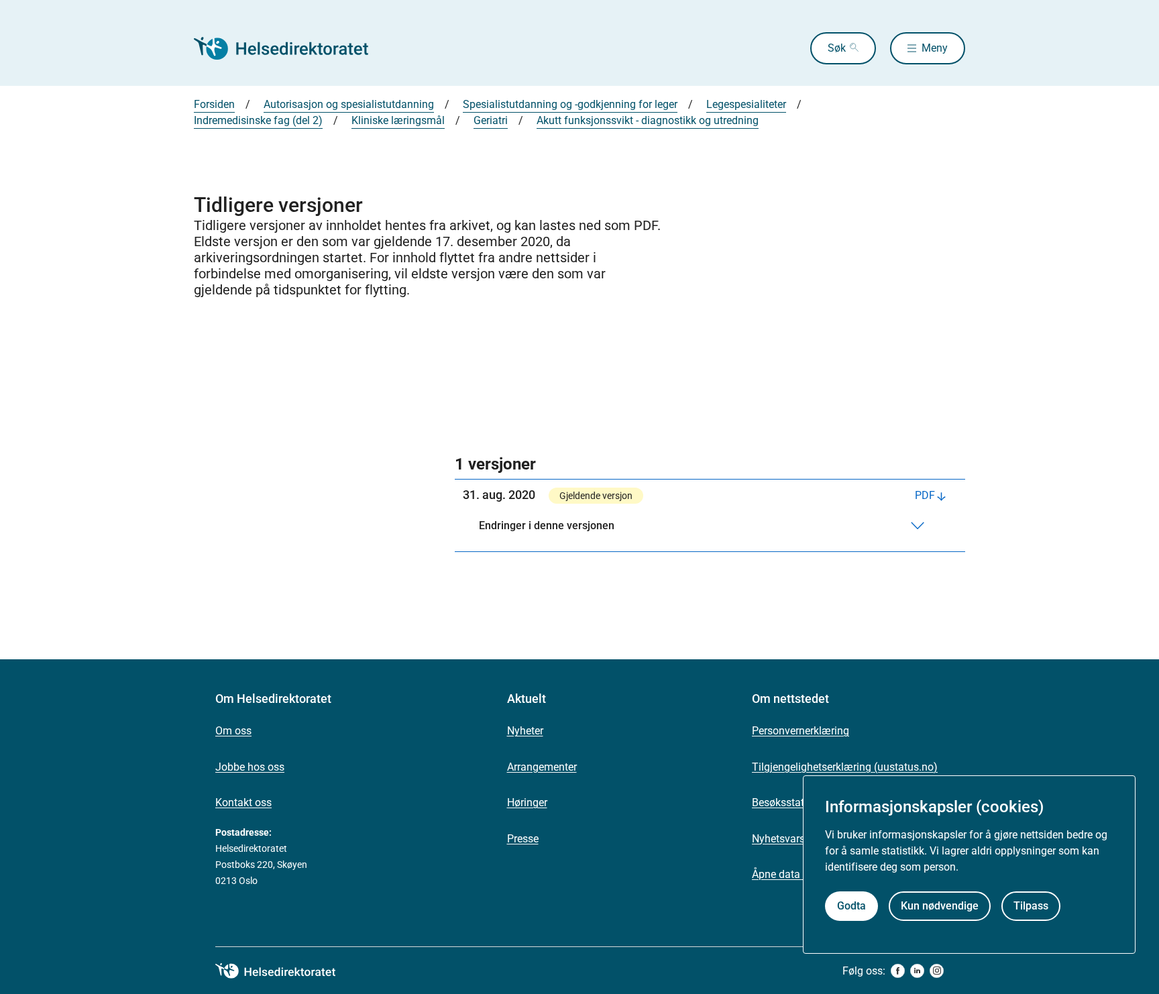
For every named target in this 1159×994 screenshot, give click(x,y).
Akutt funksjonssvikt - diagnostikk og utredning (648, 120)
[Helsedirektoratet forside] (290, 48)
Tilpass (1030, 906)
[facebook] (898, 971)
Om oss (233, 730)
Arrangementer (542, 767)
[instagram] (937, 971)
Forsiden (214, 104)
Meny (935, 48)
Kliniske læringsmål (398, 120)
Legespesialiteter (746, 104)
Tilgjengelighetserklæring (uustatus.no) (845, 767)
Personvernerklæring (800, 730)
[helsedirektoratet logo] (285, 971)
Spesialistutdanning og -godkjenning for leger (570, 104)
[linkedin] (917, 971)
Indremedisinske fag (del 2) (258, 120)
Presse (523, 838)
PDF (925, 495)
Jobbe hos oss (249, 767)
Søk (837, 48)
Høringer (527, 802)
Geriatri (491, 120)
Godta (851, 906)
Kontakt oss (243, 802)
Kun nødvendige (940, 906)
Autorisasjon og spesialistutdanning (349, 104)
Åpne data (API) (789, 874)
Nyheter (525, 730)
